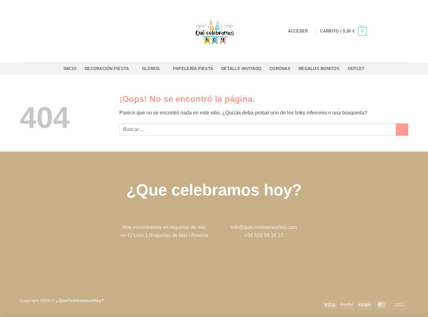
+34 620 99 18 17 (263, 235)
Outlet (356, 68)
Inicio (70, 68)
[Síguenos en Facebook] (204, 260)
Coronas (279, 68)
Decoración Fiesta (107, 68)
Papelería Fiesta (193, 68)
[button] (298, 31)
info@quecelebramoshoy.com (264, 227)
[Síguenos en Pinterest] (224, 260)
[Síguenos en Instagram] (214, 260)
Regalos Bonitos (319, 68)
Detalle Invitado (241, 68)
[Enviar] (402, 129)
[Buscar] (100, 31)
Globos (151, 68)
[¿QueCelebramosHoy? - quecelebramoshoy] (214, 31)
